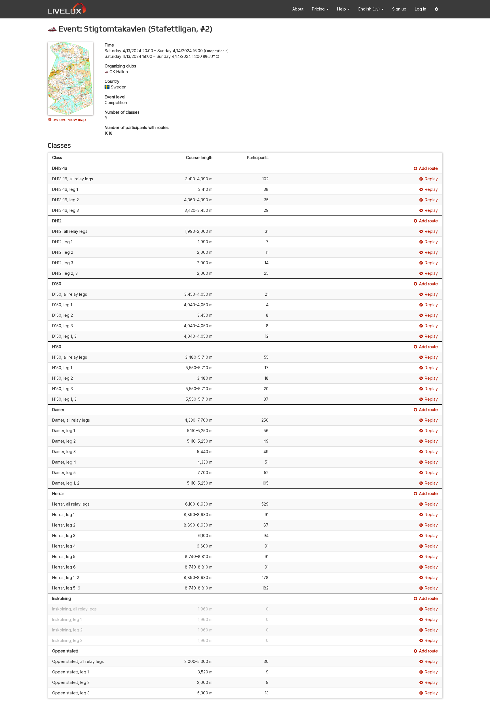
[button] (436, 9)
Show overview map (67, 119)
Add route (428, 168)
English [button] (369, 9)
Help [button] (342, 9)
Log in (420, 9)
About (297, 9)
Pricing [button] (319, 9)
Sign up (399, 9)
